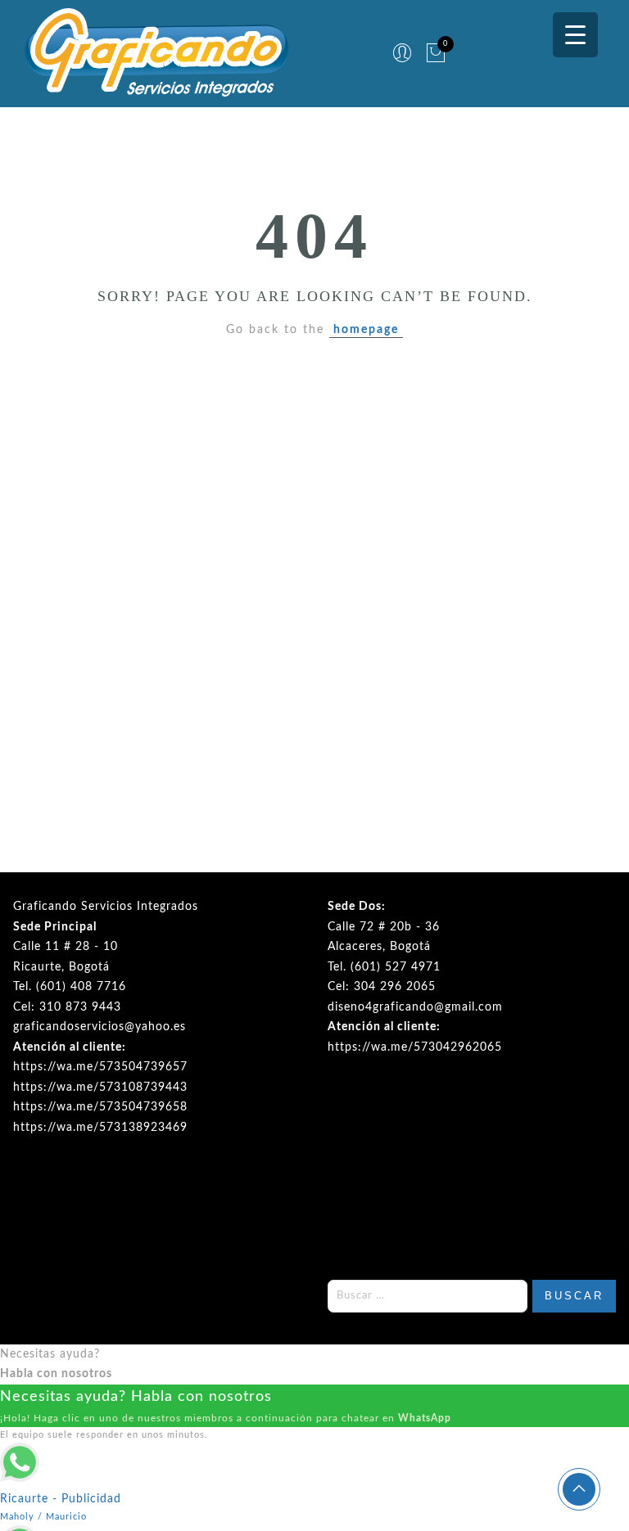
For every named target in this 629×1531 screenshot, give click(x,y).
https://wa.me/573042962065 (415, 1047)
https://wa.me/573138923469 (100, 1127)
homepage (366, 329)
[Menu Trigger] (575, 34)
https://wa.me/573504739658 (100, 1107)
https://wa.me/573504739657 (100, 1067)
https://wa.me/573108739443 (100, 1087)
